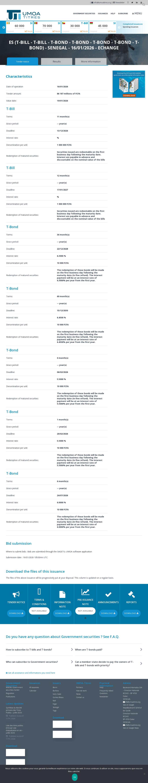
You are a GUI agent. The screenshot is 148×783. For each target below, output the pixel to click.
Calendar (32, 690)
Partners (79, 687)
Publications (10, 696)
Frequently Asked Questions (106, 692)
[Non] (144, 773)
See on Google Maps (131, 728)
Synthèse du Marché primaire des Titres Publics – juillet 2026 (14, 710)
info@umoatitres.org (102, 2)
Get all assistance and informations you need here (31, 672)
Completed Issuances (133, 24)
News (78, 694)
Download (15, 613)
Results (29, 31)
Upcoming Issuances (130, 27)
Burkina (56, 690)
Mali (54, 700)
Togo (54, 710)
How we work (81, 690)
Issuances (103, 14)
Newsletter (120, 2)
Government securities (84, 14)
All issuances (34, 687)
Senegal (56, 707)
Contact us (80, 697)
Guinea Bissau (58, 697)
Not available (39, 611)
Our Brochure (17, 762)
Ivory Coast (57, 694)
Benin (55, 687)
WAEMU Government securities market (14, 688)
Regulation (10, 693)
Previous (3, 27)
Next (119, 27)
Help (113, 14)
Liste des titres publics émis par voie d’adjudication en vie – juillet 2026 (14, 729)
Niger (55, 704)
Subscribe (123, 14)
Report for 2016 (17, 752)
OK (74, 777)
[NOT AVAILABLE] (39, 618)
